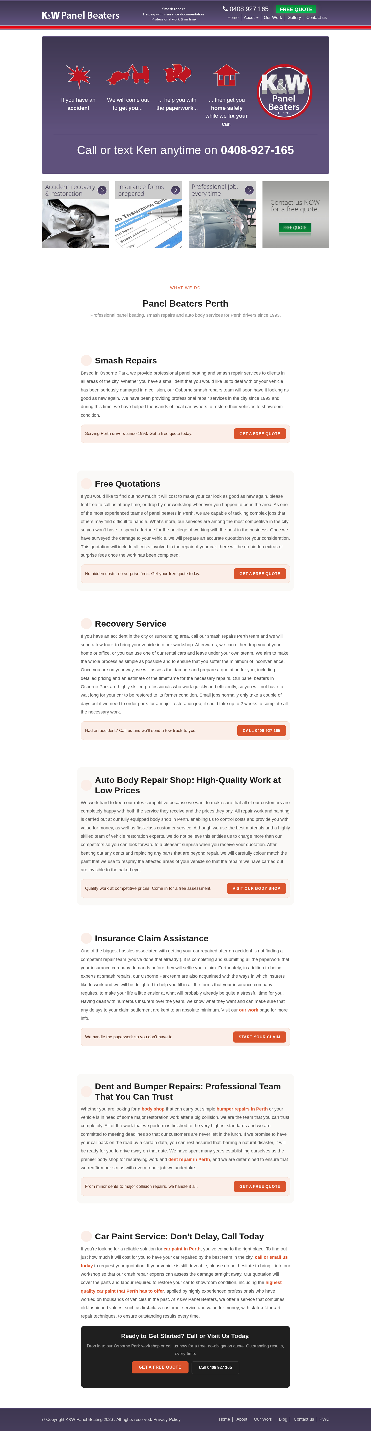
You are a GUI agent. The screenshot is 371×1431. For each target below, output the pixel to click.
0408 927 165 (248, 8)
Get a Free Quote (260, 434)
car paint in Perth (182, 1248)
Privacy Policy (167, 1419)
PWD (324, 1419)
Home (232, 17)
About (250, 17)
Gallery (294, 17)
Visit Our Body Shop (256, 888)
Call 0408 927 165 (261, 730)
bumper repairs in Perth (242, 1109)
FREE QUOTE (296, 9)
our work (248, 1010)
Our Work (273, 17)
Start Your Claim (259, 1037)
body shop (153, 1109)
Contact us (316, 17)
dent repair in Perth (189, 1159)
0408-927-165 (257, 150)
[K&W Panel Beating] (80, 15)
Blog (283, 1419)
